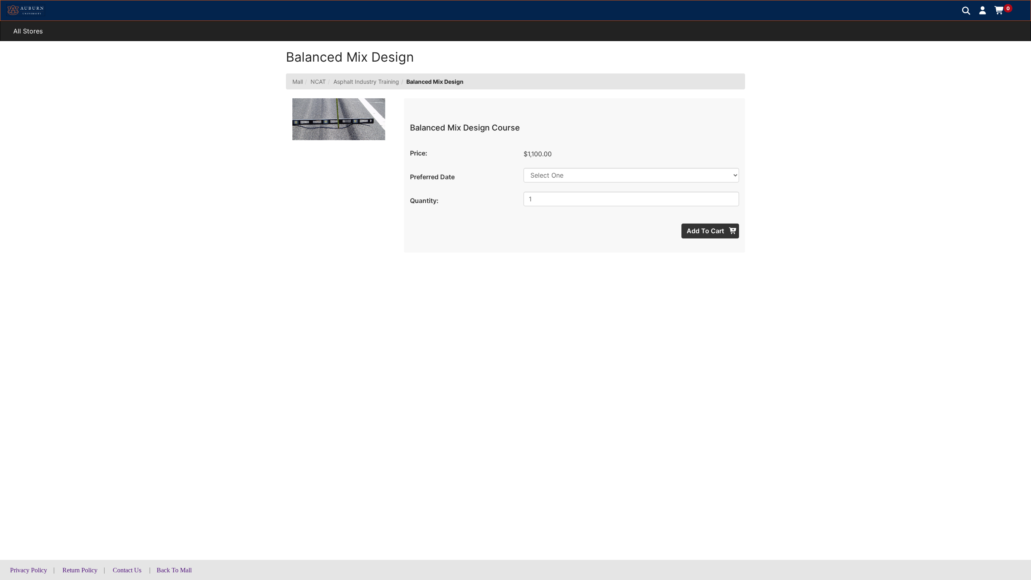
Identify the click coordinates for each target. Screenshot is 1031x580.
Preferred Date (432, 177)
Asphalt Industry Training (366, 81)
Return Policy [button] (79, 570)
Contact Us (127, 570)
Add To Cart (706, 231)
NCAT (318, 81)
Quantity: (424, 201)
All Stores (28, 31)
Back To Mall (174, 570)
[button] (983, 10)
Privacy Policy (28, 570)
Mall (297, 81)
